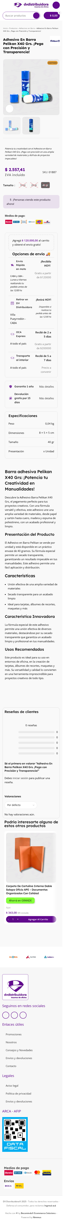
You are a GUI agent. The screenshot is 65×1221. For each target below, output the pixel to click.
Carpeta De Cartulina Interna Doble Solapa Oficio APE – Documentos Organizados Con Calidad (29, 889)
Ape (8, 907)
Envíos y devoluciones (19, 1058)
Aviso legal (12, 1085)
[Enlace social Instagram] (23, 1015)
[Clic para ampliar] (10, 109)
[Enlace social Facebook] (5, 1015)
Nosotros (11, 1042)
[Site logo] (31, 5)
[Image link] (15, 987)
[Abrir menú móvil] (4, 5)
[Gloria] (13, 957)
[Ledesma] (49, 957)
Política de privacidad (18, 1093)
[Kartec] (31, 957)
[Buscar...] (36, 15)
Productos (13, 28)
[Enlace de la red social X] (14, 1015)
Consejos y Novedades (19, 1050)
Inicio (5, 28)
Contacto (11, 1066)
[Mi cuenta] (56, 5)
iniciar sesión (20, 778)
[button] (6, 87)
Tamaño (8, 185)
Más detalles (46, 386)
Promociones (13, 1034)
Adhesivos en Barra (27, 28)
